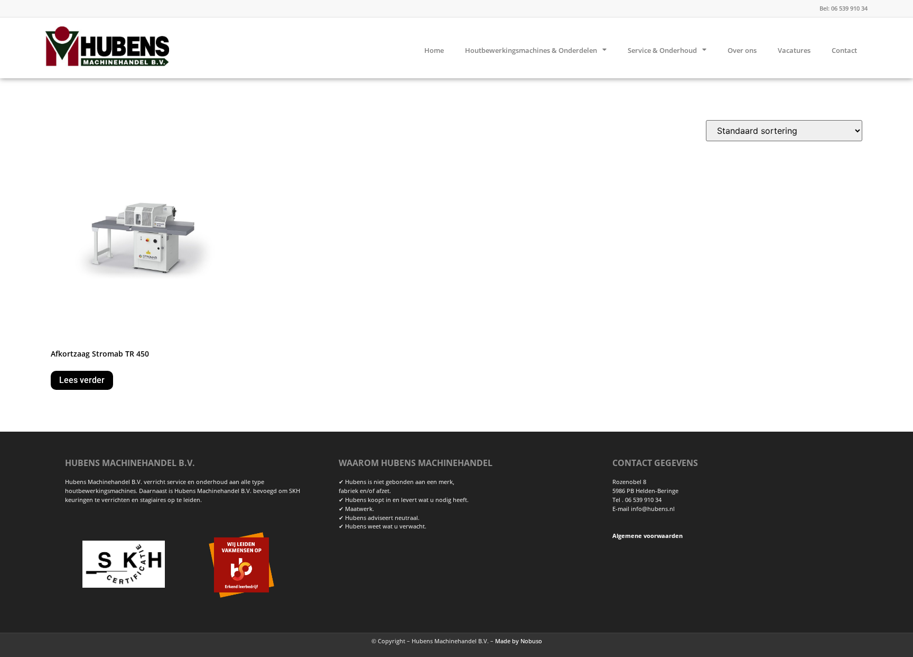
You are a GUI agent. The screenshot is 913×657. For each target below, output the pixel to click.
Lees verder (82, 380)
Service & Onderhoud (662, 50)
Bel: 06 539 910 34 (843, 8)
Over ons (742, 50)
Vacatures (794, 50)
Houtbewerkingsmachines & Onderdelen (531, 50)
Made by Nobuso (518, 641)
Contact (844, 50)
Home (434, 50)
